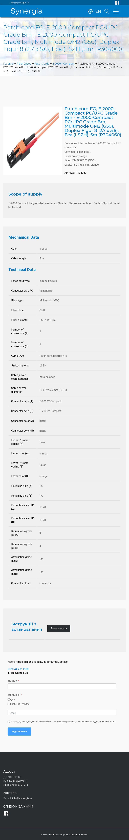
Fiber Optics (24, 63)
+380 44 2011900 (18, 669)
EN (98, 11)
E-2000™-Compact (63, 63)
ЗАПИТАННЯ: (14, 695)
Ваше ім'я (12, 681)
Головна (8, 63)
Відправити (19, 731)
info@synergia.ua (20, 3)
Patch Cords (41, 63)
